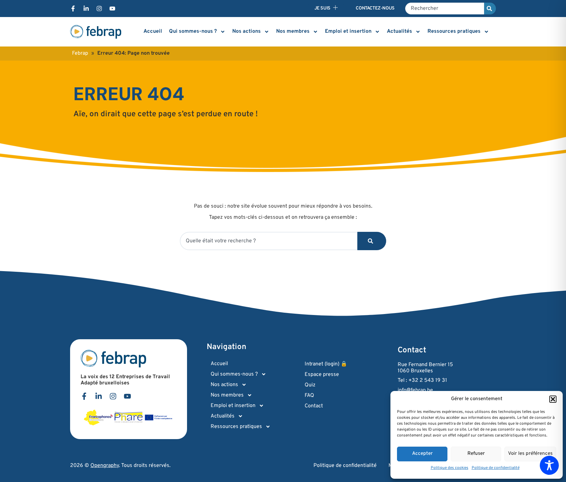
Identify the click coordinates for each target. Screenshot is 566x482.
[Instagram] (99, 8)
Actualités (399, 31)
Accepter (422, 454)
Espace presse (322, 374)
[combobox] (444, 8)
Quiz (310, 385)
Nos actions (246, 31)
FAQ (309, 395)
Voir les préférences (530, 454)
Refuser (476, 454)
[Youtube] (112, 8)
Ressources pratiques (454, 31)
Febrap (80, 53)
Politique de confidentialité (495, 468)
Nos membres (293, 31)
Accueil (152, 31)
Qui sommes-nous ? (193, 31)
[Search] (490, 8)
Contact (314, 406)
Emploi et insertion (348, 31)
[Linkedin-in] (86, 8)
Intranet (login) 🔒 (326, 364)
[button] (553, 399)
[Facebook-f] (73, 8)
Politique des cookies (449, 468)
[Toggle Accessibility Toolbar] (549, 465)
